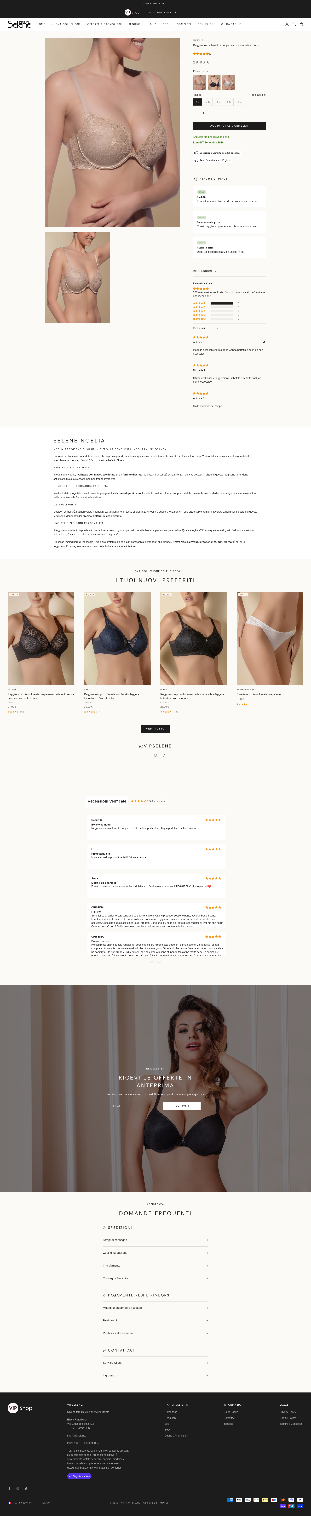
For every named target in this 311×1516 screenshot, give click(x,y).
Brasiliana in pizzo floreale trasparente (259, 694)
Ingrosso (228, 1423)
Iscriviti (181, 1105)
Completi (184, 24)
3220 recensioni (156, 801)
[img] (201, 337)
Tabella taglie (258, 94)
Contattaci (229, 1418)
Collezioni (206, 24)
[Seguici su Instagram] (155, 755)
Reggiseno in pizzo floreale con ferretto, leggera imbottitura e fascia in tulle (111, 696)
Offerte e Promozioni (104, 24)
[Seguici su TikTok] (164, 755)
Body (166, 24)
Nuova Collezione (66, 24)
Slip (153, 24)
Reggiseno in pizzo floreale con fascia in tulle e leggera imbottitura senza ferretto (192, 696)
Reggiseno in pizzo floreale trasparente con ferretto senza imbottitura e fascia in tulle (41, 696)
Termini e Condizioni (291, 1423)
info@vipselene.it (77, 1435)
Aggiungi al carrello (229, 125)
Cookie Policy (288, 1418)
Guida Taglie (231, 24)
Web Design (156, 1503)
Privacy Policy (288, 1412)
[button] (201, 53)
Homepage (171, 1412)
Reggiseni (136, 24)
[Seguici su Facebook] (147, 755)
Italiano (45, 1503)
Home (41, 24)
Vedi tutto (155, 728)
